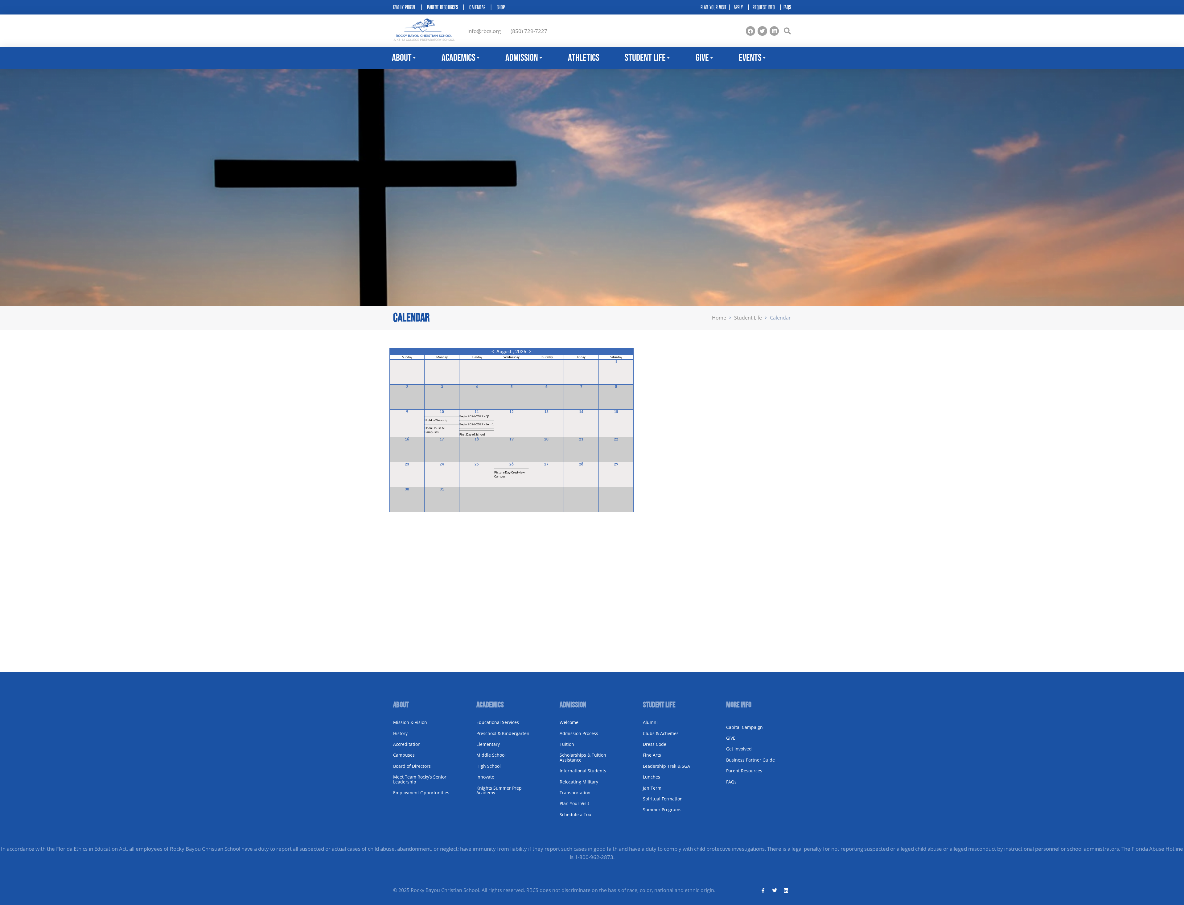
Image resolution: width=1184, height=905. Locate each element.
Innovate (485, 777)
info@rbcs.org (484, 31)
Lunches (651, 777)
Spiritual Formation (663, 799)
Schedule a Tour (576, 814)
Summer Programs (662, 809)
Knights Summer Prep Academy (499, 790)
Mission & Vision (410, 722)
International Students (583, 771)
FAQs (787, 7)
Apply (738, 7)
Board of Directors (412, 766)
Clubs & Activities (661, 733)
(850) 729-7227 (529, 31)
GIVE (730, 738)
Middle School (491, 755)
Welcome (569, 722)
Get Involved (739, 749)
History (400, 733)
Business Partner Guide (750, 760)
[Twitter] (762, 31)
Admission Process (579, 733)
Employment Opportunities (421, 792)
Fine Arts (652, 755)
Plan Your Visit (574, 803)
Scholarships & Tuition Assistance (583, 757)
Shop (501, 7)
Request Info (764, 7)
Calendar (477, 7)
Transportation (575, 792)
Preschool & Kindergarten (502, 733)
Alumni (650, 722)
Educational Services (497, 722)
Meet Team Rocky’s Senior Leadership (419, 779)
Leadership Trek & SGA (666, 766)
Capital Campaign (744, 727)
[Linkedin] (774, 31)
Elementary (488, 744)
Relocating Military (579, 782)
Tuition (567, 744)
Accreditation (407, 744)
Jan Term (652, 788)
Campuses (404, 755)
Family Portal (404, 7)
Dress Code (654, 744)
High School (488, 766)
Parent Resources (442, 7)
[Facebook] (750, 31)
